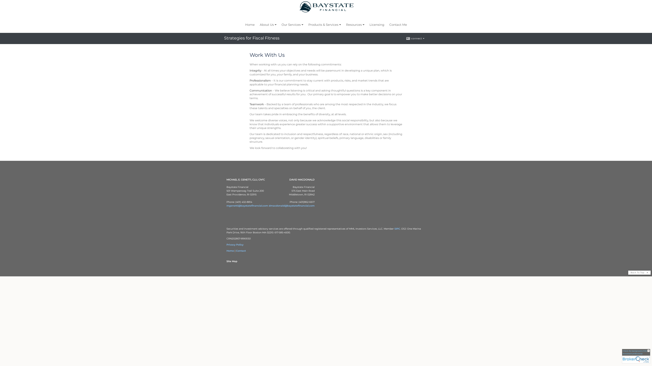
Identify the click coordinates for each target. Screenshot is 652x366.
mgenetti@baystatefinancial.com (247, 205)
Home (250, 25)
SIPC (397, 228)
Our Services (291, 25)
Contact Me (398, 25)
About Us (267, 25)
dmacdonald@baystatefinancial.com (292, 205)
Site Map (232, 261)
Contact (241, 250)
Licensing (376, 25)
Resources (354, 25)
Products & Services (323, 25)
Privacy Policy (235, 244)
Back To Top (638, 272)
